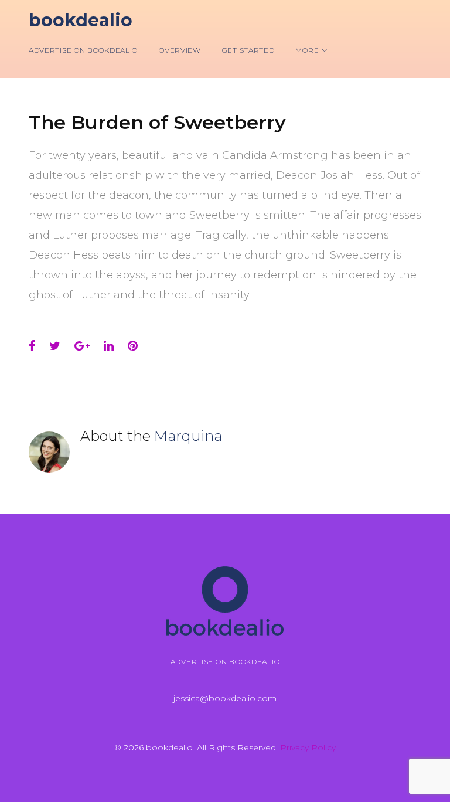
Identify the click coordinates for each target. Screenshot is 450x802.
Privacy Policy (308, 747)
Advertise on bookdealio (83, 50)
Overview (180, 50)
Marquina (188, 435)
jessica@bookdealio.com (225, 698)
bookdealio (80, 20)
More (307, 50)
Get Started (248, 50)
